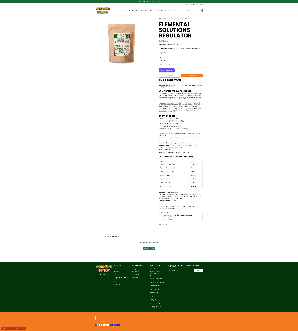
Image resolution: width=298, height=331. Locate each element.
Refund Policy (135, 271)
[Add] (169, 64)
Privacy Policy (136, 269)
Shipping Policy (136, 274)
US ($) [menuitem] (201, 5)
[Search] (201, 10)
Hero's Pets (98, 322)
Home (160, 18)
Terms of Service (136, 277)
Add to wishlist (165, 70)
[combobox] (193, 10)
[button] (164, 212)
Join (198, 270)
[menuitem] (191, 4)
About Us (116, 271)
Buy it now (192, 76)
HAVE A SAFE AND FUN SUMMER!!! (149, 2)
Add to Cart (169, 76)
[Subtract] (161, 64)
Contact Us (117, 284)
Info (115, 282)
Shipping (161, 44)
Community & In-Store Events (120, 278)
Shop (115, 274)
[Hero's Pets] (102, 10)
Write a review (149, 248)
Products (166, 18)
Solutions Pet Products (166, 48)
